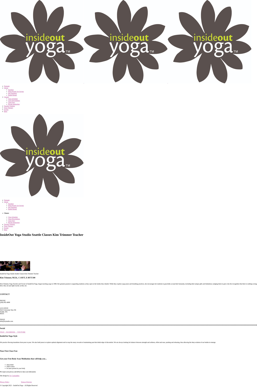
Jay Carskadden (14, 376)
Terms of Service (26, 382)
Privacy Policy (4, 382)
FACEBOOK (11, 332)
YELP (3, 332)
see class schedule (6, 355)
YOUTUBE (21, 332)
